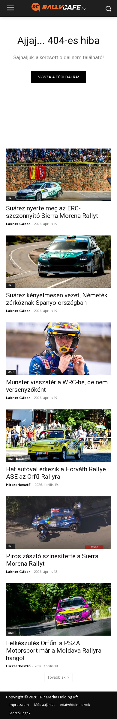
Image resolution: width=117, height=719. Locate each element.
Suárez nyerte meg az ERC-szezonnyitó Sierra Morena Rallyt (52, 212)
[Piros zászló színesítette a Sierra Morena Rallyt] (58, 522)
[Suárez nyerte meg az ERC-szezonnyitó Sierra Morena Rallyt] (58, 175)
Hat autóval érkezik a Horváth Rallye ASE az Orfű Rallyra (56, 473)
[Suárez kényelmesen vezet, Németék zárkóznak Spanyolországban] (58, 261)
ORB (11, 459)
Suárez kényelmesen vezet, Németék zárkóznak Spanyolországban (56, 299)
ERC (10, 198)
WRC (11, 372)
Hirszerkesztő (18, 484)
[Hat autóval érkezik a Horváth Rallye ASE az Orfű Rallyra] (58, 435)
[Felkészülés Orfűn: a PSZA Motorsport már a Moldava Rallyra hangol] (58, 609)
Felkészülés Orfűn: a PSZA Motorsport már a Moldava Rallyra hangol (53, 651)
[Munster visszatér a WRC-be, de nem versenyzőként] (58, 348)
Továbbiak (56, 677)
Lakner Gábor (18, 223)
